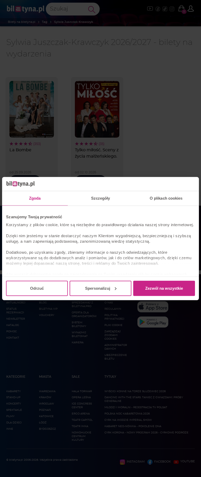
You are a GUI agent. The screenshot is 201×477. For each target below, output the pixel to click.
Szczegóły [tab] (100, 198)
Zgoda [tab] (35, 198)
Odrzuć (37, 288)
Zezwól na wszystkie (164, 288)
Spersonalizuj (97, 288)
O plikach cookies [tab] (166, 198)
